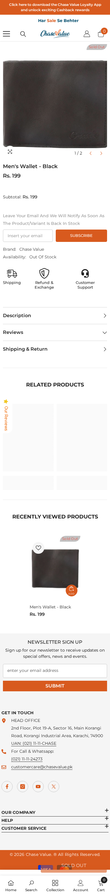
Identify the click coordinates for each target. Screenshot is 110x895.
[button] (90, 153)
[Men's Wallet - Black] (55, 567)
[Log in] (87, 34)
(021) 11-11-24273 (27, 759)
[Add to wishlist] (38, 548)
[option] (55, 101)
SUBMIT (55, 686)
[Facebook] (7, 786)
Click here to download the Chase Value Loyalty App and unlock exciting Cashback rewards (55, 7)
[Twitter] (53, 786)
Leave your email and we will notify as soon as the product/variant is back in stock (53, 219)
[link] (28, 479)
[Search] (23, 34)
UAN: (17, 743)
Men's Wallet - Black (50, 607)
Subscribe (81, 235)
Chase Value (31, 249)
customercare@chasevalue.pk (41, 766)
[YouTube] (38, 786)
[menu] (6, 33)
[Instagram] (22, 786)
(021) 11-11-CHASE (39, 743)
